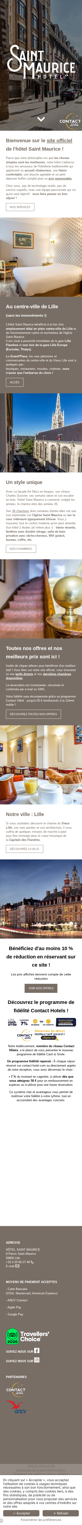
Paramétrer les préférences (41, 1520)
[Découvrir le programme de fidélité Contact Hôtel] (41, 1022)
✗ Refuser (60, 1513)
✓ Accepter (21, 1513)
